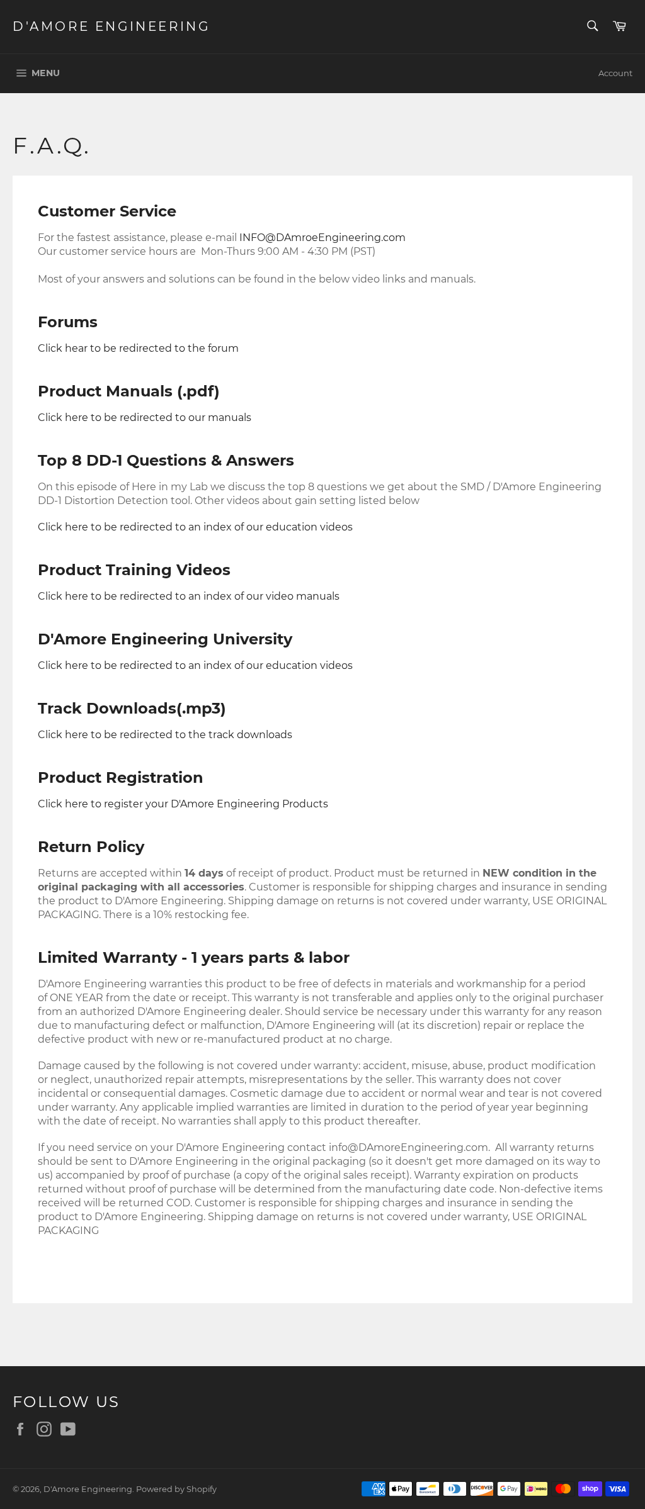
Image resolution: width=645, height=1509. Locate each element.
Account (615, 73)
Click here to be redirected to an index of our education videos (195, 665)
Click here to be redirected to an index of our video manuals (189, 596)
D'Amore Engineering (111, 26)
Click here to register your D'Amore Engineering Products (183, 804)
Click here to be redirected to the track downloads (165, 735)
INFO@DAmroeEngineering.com (322, 238)
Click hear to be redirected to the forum (138, 348)
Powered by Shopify (176, 1489)
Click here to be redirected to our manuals (144, 418)
